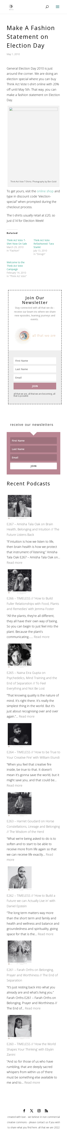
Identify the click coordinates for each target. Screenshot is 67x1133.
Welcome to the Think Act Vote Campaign (16, 266)
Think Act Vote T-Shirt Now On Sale (17, 242)
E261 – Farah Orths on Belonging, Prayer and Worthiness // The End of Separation (32, 975)
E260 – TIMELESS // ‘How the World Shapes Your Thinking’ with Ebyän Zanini (31, 1049)
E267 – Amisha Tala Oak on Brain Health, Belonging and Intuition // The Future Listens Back (33, 529)
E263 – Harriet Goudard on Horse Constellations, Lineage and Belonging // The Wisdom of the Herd (33, 826)
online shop (45, 191)
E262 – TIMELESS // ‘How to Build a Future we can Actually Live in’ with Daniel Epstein (31, 900)
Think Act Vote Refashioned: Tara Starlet (44, 244)
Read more (14, 562)
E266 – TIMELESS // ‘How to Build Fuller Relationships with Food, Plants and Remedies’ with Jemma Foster (33, 603)
